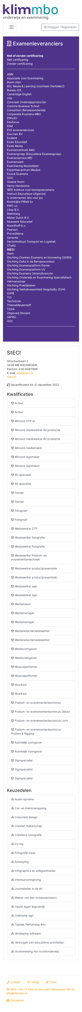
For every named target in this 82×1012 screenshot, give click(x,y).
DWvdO (12, 118)
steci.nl (11, 376)
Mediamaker (22, 604)
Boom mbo (14, 82)
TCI (9, 297)
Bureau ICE (14, 90)
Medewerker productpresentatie (35, 568)
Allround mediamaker (28, 448)
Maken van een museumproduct (35, 897)
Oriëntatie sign (24, 915)
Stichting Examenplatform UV (26, 269)
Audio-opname (24, 799)
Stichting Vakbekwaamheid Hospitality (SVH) (36, 289)
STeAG (11, 245)
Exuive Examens (17, 173)
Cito (9, 98)
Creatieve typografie (28, 835)
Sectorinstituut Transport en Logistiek (31, 241)
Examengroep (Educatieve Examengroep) (34, 154)
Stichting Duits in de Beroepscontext (31, 261)
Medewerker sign (25, 586)
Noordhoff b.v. (16, 225)
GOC (10, 177)
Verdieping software (27, 933)
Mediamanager (24, 613)
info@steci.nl (25, 373)
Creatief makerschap (28, 826)
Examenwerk (15, 162)
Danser (19, 492)
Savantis (12, 237)
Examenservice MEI (19, 158)
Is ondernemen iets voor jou (25, 197)
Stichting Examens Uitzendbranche (30, 273)
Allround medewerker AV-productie (37, 430)
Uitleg (35, 982)
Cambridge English (19, 94)
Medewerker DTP (25, 528)
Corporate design (25, 817)
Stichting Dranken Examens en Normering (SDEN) (39, 257)
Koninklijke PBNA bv (20, 201)
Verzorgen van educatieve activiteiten (39, 942)
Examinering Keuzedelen (23, 166)
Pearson (12, 229)
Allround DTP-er (24, 421)
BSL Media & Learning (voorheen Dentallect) (35, 86)
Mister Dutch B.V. (18, 217)
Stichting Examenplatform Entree (28, 265)
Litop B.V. (13, 209)
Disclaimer (17, 1000)
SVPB (10, 293)
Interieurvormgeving (27, 879)
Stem (10, 253)
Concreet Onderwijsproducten (26, 102)
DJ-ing (18, 843)
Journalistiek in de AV (28, 888)
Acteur (18, 403)
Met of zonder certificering (25, 55)
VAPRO (11, 317)
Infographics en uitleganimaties (34, 870)
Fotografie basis (24, 852)
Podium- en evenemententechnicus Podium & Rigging (36, 731)
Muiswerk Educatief (19, 221)
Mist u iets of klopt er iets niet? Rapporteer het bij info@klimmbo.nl (40, 991)
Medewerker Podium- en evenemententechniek (29, 557)
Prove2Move (15, 233)
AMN (10, 74)
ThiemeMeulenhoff (19, 305)
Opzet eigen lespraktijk (29, 906)
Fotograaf (20, 510)
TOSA (11, 309)
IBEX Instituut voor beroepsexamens (30, 189)
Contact (15, 982)
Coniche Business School (23, 106)
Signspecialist (23, 760)
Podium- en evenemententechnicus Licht (41, 720)
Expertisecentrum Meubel (23, 169)
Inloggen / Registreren (61, 27)
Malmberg (13, 213)
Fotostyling (21, 861)
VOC (10, 321)
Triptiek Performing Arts (30, 924)
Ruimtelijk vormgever (28, 742)
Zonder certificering (20, 63)
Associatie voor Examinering (25, 78)
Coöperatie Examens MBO (24, 114)
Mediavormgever (25, 649)
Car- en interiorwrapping (30, 808)
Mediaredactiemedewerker (32, 631)
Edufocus (13, 122)
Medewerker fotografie (29, 537)
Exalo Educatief (17, 142)
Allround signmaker (27, 456)
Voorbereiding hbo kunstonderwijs (36, 951)
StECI (11, 249)
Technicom (14, 301)
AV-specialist (22, 474)
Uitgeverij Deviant (18, 313)
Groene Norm (15, 181)
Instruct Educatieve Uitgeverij (26, 193)
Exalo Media (15, 146)
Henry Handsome (18, 185)
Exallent (12, 138)
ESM (10, 126)
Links (53, 982)
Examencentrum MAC (21, 150)
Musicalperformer (25, 666)
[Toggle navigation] (11, 27)
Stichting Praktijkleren (21, 285)
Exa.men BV (14, 134)
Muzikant (20, 684)
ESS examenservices (20, 130)
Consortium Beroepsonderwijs (26, 110)
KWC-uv (12, 205)
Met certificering (17, 59)
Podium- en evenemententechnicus (37, 702)
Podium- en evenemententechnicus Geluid (42, 711)
